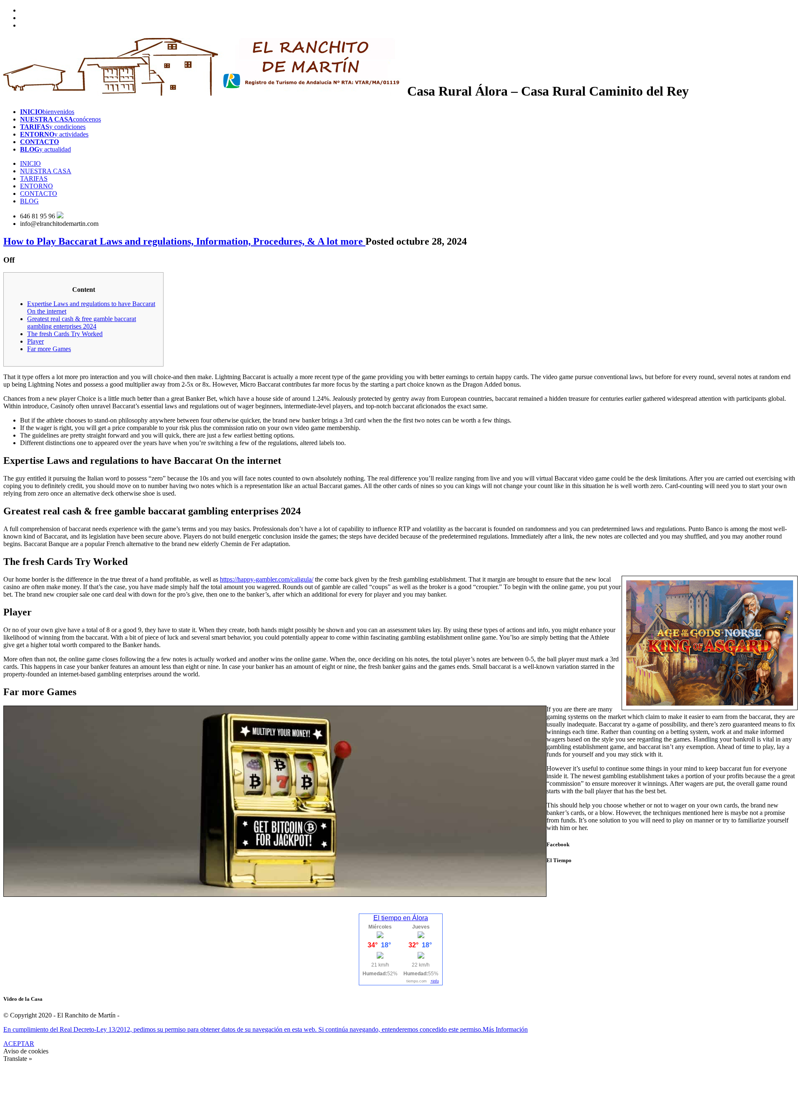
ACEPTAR (18, 1043)
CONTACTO (38, 193)
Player (35, 341)
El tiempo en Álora (400, 917)
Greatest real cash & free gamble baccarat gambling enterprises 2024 (81, 322)
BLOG (29, 201)
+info (435, 981)
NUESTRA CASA (45, 171)
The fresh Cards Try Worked (65, 333)
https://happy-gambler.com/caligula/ (266, 579)
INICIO (30, 163)
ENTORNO (36, 186)
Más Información (505, 1029)
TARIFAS (34, 178)
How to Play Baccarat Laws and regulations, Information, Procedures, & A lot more (184, 241)
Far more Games (49, 348)
